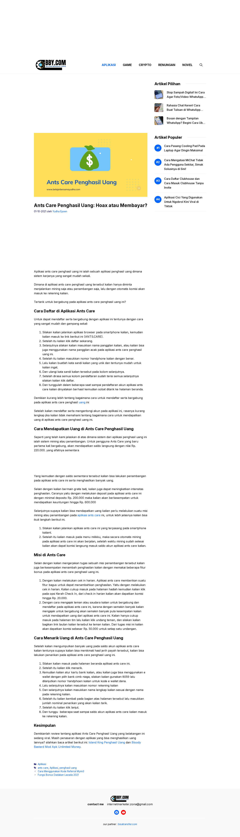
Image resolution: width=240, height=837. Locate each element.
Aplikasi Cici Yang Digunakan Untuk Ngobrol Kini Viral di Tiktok (183, 202)
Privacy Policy (66, 52)
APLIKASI (109, 65)
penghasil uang (68, 767)
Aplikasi (42, 764)
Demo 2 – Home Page (92, 52)
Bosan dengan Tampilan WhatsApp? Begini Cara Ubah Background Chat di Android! (186, 123)
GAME (127, 65)
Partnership (192, 52)
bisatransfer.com (127, 824)
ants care (43, 767)
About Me (155, 52)
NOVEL (187, 65)
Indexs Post (136, 52)
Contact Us (173, 52)
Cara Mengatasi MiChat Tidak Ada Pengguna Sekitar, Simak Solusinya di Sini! (183, 164)
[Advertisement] (120, 24)
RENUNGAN (166, 65)
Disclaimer (117, 52)
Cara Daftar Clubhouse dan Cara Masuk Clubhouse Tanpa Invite (184, 183)
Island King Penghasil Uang (107, 742)
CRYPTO (145, 65)
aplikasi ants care (88, 515)
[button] (201, 65)
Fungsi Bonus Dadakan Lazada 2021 (58, 774)
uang (82, 402)
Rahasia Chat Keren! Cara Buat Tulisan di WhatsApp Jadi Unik (183, 110)
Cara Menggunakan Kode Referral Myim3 (61, 771)
